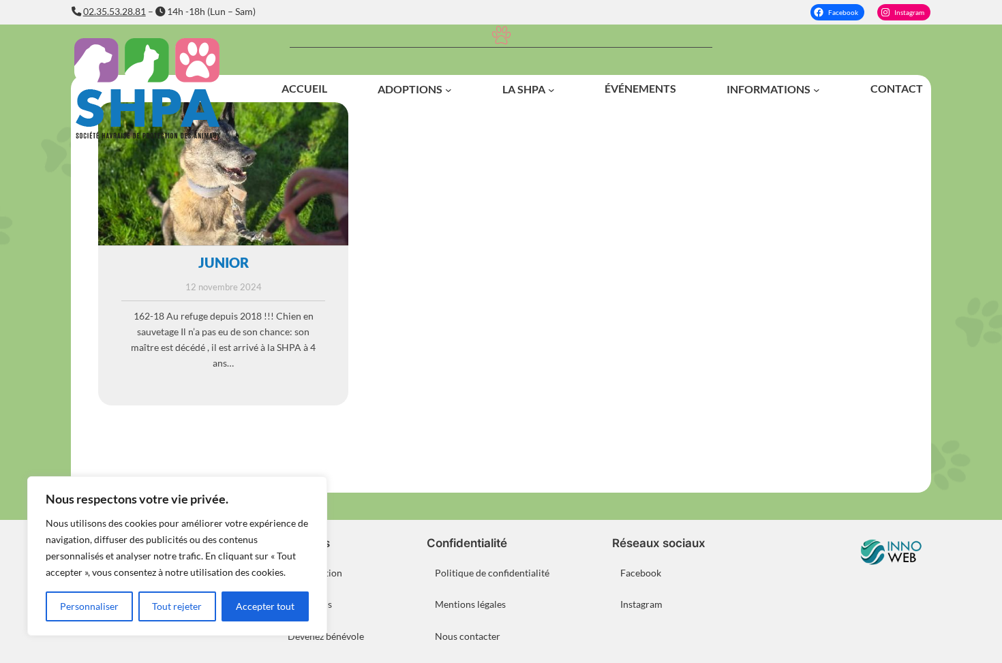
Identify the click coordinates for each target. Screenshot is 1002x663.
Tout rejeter (177, 606)
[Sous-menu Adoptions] (448, 90)
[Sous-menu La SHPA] (551, 90)
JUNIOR (223, 262)
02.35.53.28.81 (114, 11)
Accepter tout (265, 606)
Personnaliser (89, 606)
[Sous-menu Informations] (816, 90)
